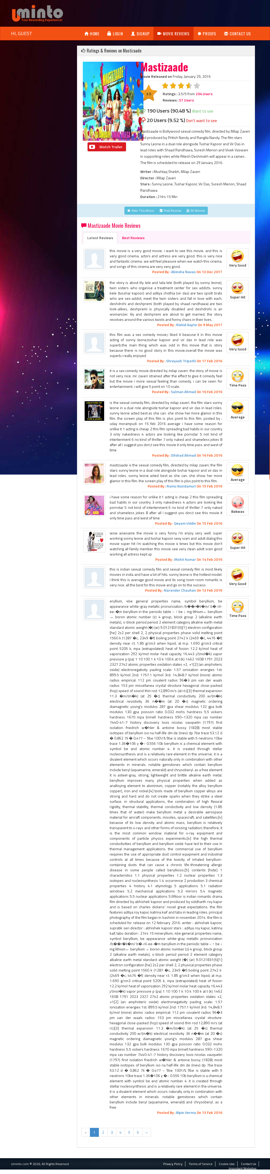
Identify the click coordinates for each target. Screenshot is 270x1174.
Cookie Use (227, 1163)
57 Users (186, 100)
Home (94, 33)
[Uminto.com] (37, 13)
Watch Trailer (111, 146)
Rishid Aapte (186, 324)
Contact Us (240, 33)
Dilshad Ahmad (183, 455)
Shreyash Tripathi (181, 361)
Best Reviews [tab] (133, 237)
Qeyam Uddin (185, 523)
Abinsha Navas (183, 271)
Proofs (209, 33)
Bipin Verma (186, 1112)
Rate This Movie (143, 210)
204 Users (204, 93)
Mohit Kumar (185, 559)
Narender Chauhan (180, 590)
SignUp (143, 33)
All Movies (198, 210)
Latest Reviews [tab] (100, 237)
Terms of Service (201, 1163)
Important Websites (242, 1168)
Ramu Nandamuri (181, 486)
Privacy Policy (172, 1163)
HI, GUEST (21, 33)
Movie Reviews (176, 33)
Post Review (172, 210)
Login (118, 33)
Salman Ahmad (183, 391)
